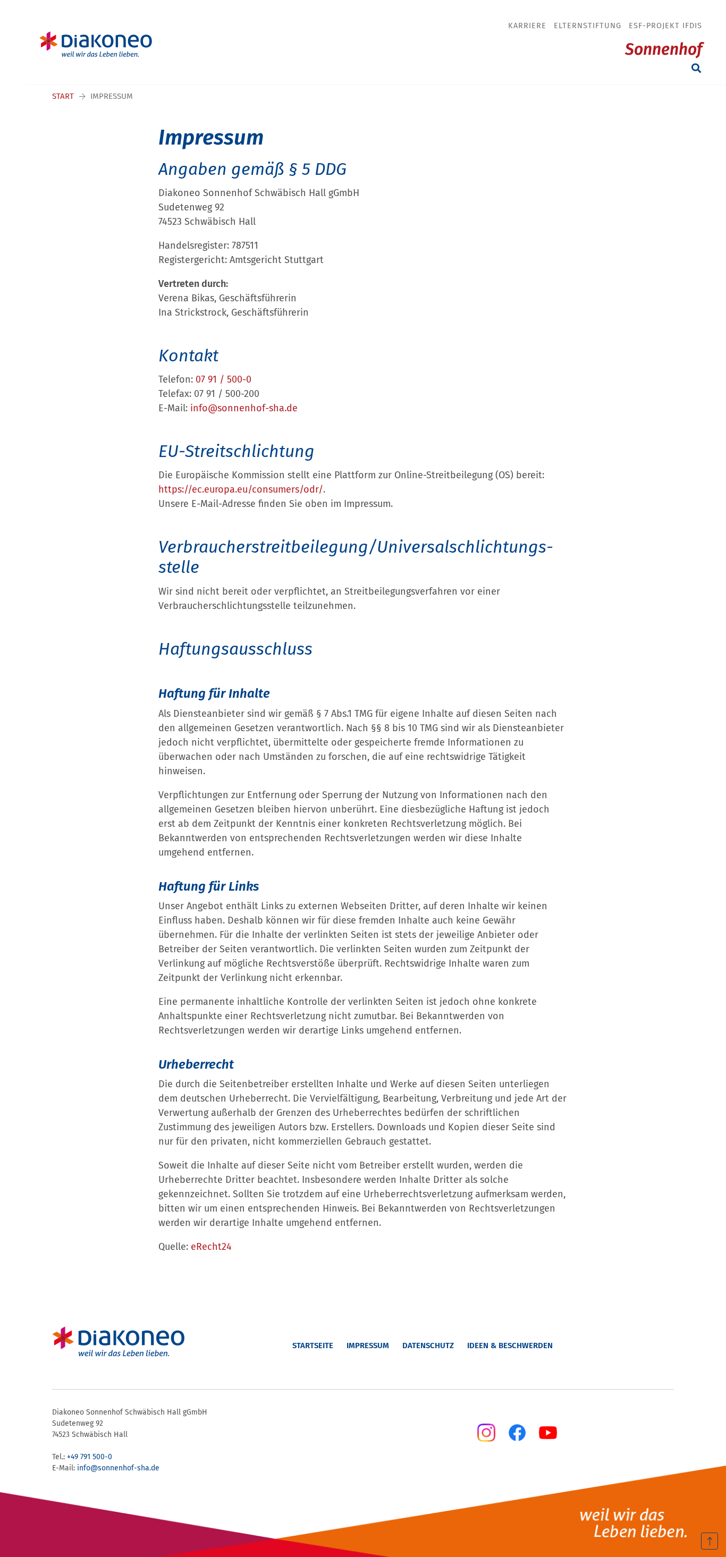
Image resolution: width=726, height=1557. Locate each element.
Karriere (527, 25)
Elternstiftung (587, 25)
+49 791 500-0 (89, 1456)
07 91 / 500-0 (223, 379)
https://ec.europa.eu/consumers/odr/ (240, 489)
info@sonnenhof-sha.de (244, 408)
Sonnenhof (663, 49)
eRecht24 (211, 1247)
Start (63, 96)
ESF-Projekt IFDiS (665, 25)
